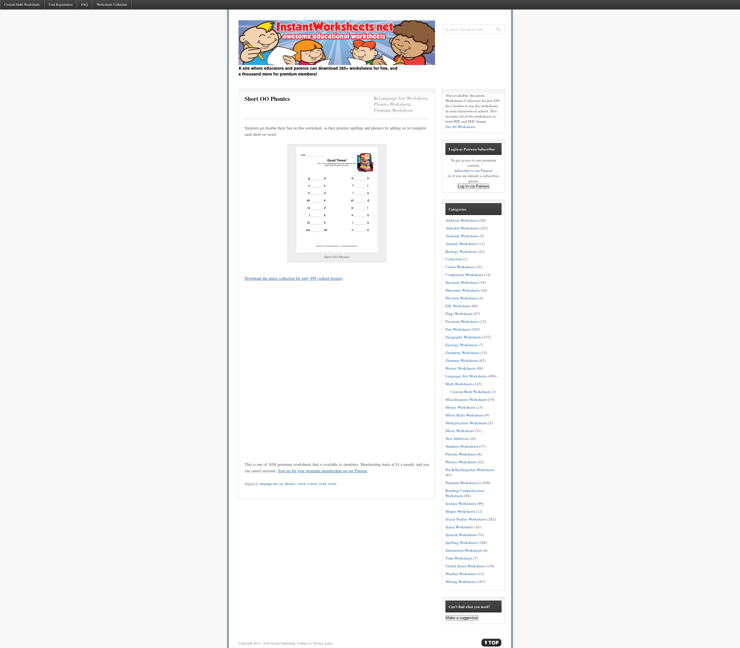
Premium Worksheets (393, 110)
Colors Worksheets (460, 266)
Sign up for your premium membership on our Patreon (322, 470)
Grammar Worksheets (461, 360)
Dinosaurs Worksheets (462, 290)
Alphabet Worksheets (462, 228)
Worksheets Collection (112, 4)
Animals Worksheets (461, 243)
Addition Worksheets (461, 220)
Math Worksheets (459, 383)
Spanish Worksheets (461, 534)
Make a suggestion (462, 618)
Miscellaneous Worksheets (466, 399)
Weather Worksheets (461, 573)
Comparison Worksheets (464, 274)
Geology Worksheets (461, 344)
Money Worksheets (460, 407)
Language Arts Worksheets (403, 98)
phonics (290, 483)
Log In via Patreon (473, 186)
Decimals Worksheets (462, 282)
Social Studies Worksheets (465, 519)
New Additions (457, 438)
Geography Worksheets (463, 337)
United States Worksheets (465, 566)
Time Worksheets (458, 558)
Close (228, 218)
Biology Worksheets (461, 251)
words (332, 483)
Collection (453, 259)
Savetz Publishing (283, 643)
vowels (312, 483)
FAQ (84, 4)
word (322, 483)
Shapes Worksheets (460, 511)
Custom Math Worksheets (22, 4)
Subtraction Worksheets (463, 550)
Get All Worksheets (460, 126)
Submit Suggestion (203, 218)
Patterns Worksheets (461, 454)
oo (281, 483)
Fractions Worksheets (462, 321)
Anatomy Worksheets (462, 235)
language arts (269, 483)
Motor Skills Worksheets (464, 415)
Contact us (304, 643)
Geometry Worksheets (462, 352)
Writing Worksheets (460, 581)
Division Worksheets (461, 298)
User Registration (61, 4)
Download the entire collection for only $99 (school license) (294, 278)
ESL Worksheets (458, 305)
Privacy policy (323, 643)
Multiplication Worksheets (466, 422)
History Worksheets (460, 368)
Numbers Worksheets (461, 446)
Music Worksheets (459, 430)
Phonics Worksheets (392, 104)
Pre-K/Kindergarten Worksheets (470, 469)
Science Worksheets (460, 503)
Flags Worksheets (459, 313)
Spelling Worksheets (461, 542)
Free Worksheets (458, 329)
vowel (301, 483)
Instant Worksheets (336, 42)
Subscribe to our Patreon (473, 170)
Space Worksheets (459, 526)
